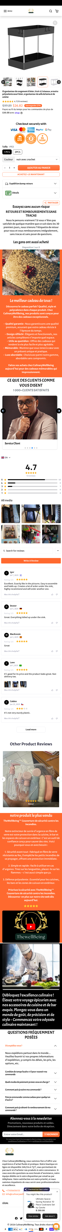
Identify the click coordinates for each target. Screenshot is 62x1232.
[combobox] (58, 551)
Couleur (8, 159)
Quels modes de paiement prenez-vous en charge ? (27, 1082)
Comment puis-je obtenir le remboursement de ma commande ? (27, 1109)
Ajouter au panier (38, 167)
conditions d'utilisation (17, 1141)
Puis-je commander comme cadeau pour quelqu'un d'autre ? (27, 1098)
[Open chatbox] (56, 1226)
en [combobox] (6, 457)
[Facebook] (16, 1218)
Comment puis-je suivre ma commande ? (23, 1089)
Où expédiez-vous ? (13, 1045)
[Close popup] (57, 1191)
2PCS (17, 152)
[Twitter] (21, 1218)
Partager (53, 202)
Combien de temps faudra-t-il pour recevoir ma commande (26, 1073)
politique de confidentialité (43, 1141)
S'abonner (51, 1134)
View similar (33, 1216)
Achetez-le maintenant (31, 174)
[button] (8, 11)
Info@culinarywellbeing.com (20, 1194)
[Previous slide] (3, 82)
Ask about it (50, 1216)
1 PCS (7, 152)
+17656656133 (13, 1190)
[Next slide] (59, 82)
